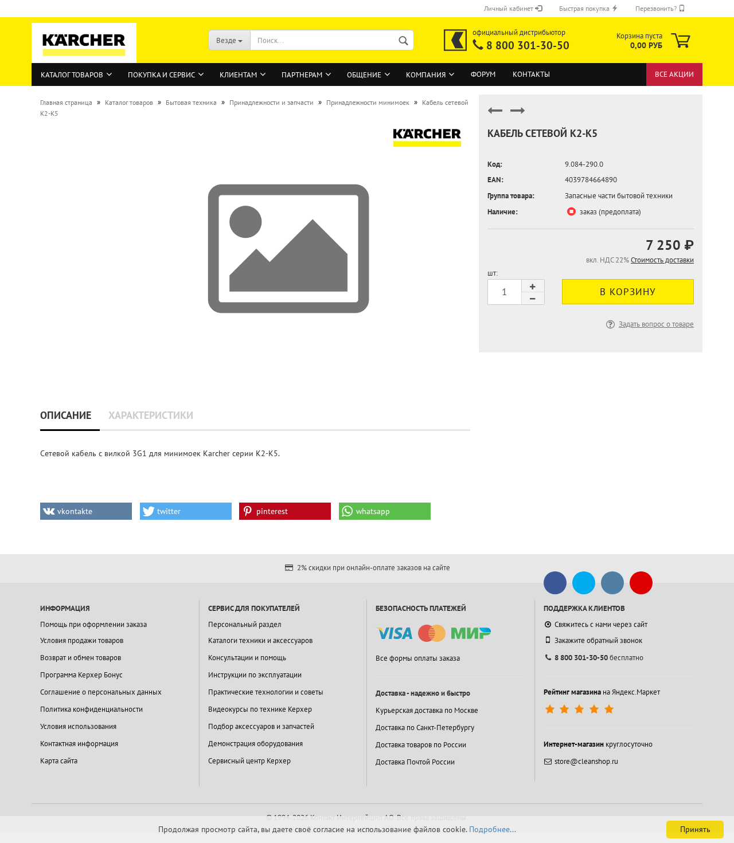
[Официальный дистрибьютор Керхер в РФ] (455, 40)
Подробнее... (492, 829)
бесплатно (599, 657)
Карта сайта (58, 761)
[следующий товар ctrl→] (517, 115)
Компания (426, 75)
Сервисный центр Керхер (249, 761)
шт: (492, 273)
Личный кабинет (509, 8)
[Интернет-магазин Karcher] (84, 57)
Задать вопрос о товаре (656, 324)
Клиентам (238, 75)
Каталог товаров (72, 75)
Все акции (674, 74)
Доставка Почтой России (415, 762)
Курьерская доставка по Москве (427, 710)
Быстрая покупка (585, 8)
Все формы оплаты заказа (418, 658)
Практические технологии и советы (265, 692)
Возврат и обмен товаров (80, 657)
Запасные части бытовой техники (619, 196)
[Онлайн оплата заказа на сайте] (433, 633)
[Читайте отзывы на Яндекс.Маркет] (581, 709)
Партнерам (302, 75)
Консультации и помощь (247, 657)
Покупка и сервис (161, 75)
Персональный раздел (245, 624)
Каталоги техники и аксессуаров (260, 640)
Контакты (531, 74)
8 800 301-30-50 (527, 45)
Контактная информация (79, 743)
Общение (364, 75)
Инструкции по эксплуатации (255, 675)
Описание (65, 415)
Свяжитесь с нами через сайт (601, 624)
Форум (483, 74)
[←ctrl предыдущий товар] (494, 115)
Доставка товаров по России (421, 745)
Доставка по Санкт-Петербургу (425, 727)
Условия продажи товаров (81, 640)
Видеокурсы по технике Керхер (260, 709)
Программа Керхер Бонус (81, 675)
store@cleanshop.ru (586, 761)
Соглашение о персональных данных (101, 692)
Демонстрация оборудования (255, 743)
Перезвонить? (656, 8)
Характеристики (150, 415)
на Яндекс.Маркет (602, 692)
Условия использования (78, 726)
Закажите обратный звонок (598, 640)
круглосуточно (598, 744)
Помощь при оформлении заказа (93, 624)
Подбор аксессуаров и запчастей (261, 726)
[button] (86, 511)
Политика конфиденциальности (91, 709)
